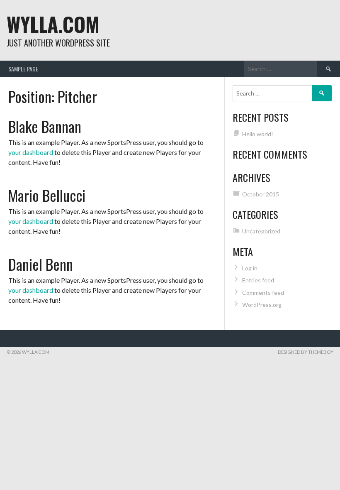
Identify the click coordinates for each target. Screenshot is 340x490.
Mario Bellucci (46, 195)
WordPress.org (262, 304)
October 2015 (260, 194)
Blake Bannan (44, 126)
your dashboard (30, 152)
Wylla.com (53, 24)
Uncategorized (261, 231)
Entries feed (258, 280)
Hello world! (257, 133)
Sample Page (23, 68)
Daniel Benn (40, 264)
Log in (249, 268)
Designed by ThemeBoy (305, 352)
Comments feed (263, 292)
